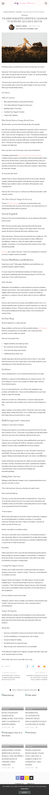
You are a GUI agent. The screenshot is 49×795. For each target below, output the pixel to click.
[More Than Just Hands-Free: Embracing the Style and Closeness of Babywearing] (13, 702)
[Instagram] (22, 778)
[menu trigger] (4, 3)
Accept (24, 792)
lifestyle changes (13, 203)
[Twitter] (33, 666)
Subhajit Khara (21, 26)
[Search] (46, 3)
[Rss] (27, 778)
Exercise (4, 252)
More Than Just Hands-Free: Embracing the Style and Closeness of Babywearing (12, 718)
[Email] (44, 666)
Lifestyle (24, 15)
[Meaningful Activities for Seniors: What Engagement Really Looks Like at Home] (36, 702)
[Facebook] (27, 666)
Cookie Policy (25, 788)
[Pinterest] (38, 666)
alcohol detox (42, 328)
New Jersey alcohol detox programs (30, 155)
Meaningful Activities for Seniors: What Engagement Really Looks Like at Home (35, 718)
